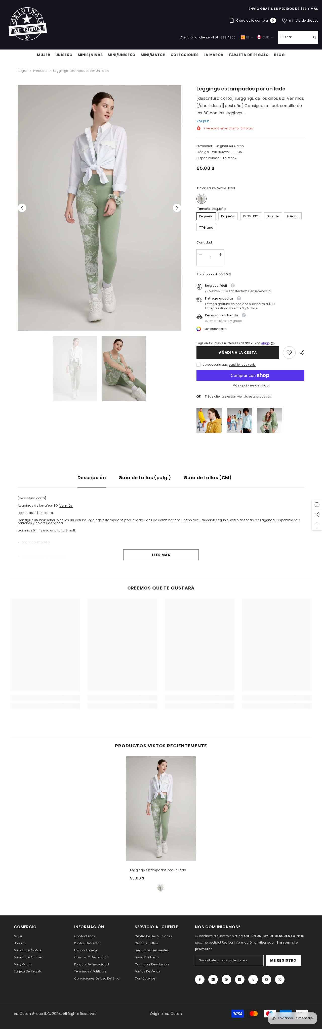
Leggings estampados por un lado (158, 870)
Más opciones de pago (250, 385)
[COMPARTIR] (300, 353)
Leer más (161, 554)
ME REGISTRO (283, 960)
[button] (22, 208)
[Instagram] (213, 979)
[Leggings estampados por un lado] (161, 808)
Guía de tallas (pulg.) (144, 477)
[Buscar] (298, 37)
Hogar (22, 71)
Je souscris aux (215, 364)
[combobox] (294, 37)
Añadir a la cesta (238, 352)
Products (40, 71)
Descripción (91, 477)
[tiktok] (240, 979)
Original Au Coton (230, 146)
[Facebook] (200, 979)
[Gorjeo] (280, 979)
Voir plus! (203, 121)
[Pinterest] (226, 979)
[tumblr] (253, 979)
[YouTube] (266, 979)
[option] (100, 208)
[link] (289, 352)
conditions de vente (242, 364)
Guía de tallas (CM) (208, 477)
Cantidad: (204, 242)
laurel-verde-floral (160, 888)
